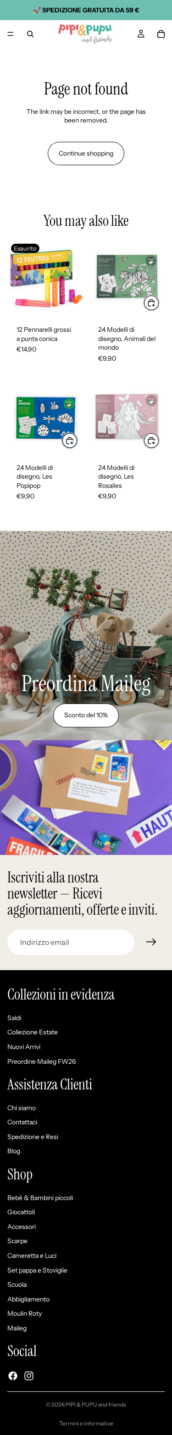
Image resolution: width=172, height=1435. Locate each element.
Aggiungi (159, 302)
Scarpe (17, 1241)
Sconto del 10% (86, 715)
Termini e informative (86, 1423)
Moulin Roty (24, 1314)
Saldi (14, 1018)
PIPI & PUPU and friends (96, 1404)
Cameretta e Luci (31, 1255)
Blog (13, 1151)
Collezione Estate (32, 1032)
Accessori (21, 1227)
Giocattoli (21, 1212)
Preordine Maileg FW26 (41, 1061)
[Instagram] (28, 1375)
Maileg (17, 1328)
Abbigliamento (28, 1299)
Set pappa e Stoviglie (37, 1270)
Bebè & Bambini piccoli (40, 1198)
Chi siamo (21, 1108)
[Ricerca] (30, 34)
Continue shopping (86, 153)
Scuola (17, 1285)
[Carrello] (161, 34)
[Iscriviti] (151, 942)
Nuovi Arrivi (23, 1047)
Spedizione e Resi (32, 1137)
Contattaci (22, 1122)
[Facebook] (12, 1375)
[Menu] (10, 34)
